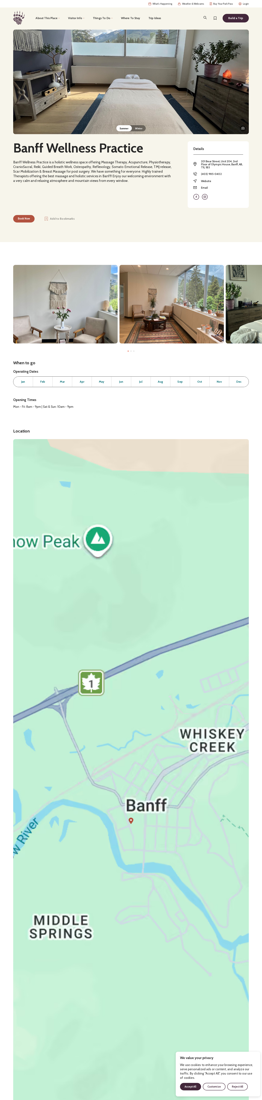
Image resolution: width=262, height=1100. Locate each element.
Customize (214, 1086)
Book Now (24, 218)
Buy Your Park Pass (223, 3)
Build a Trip (235, 18)
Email (204, 187)
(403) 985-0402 (211, 174)
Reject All (237, 1086)
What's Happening (162, 3)
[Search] (205, 17)
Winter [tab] (139, 128)
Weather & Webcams (193, 3)
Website (206, 181)
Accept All (190, 1086)
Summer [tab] (124, 128)
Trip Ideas (154, 18)
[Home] (18, 18)
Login (246, 3)
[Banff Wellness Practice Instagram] (205, 197)
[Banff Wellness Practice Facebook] (196, 197)
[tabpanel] (131, 82)
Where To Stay (130, 18)
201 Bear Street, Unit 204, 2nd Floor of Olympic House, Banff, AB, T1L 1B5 (222, 164)
